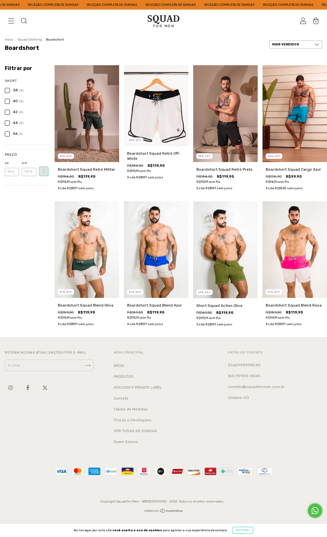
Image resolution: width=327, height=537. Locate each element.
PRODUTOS (123, 376)
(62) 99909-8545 (244, 376)
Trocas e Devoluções (133, 420)
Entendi (243, 530)
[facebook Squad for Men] (28, 387)
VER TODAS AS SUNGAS (135, 431)
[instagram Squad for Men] (11, 387)
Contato (121, 398)
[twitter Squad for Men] (45, 387)
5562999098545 (244, 365)
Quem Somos (126, 442)
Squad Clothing (30, 40)
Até (24, 163)
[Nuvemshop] (164, 511)
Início (9, 40)
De (7, 163)
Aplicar (44, 171)
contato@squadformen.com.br (256, 387)
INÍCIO (119, 365)
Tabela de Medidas (131, 409)
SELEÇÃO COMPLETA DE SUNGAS (32, 5)
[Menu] (11, 21)
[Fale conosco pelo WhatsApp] (315, 510)
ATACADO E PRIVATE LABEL (138, 387)
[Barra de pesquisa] (24, 21)
